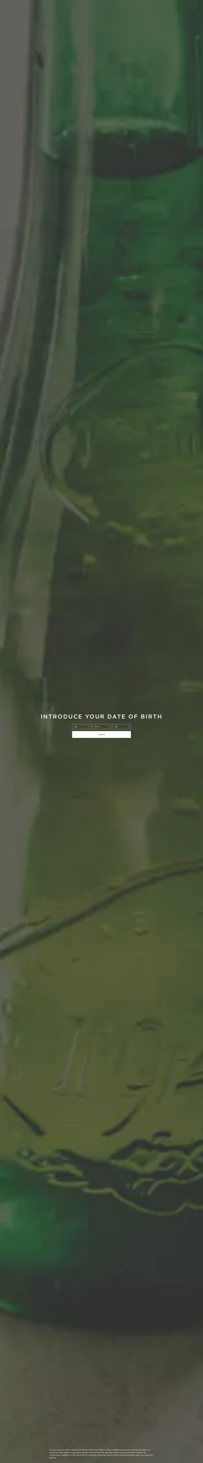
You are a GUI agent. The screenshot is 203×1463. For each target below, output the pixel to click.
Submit (101, 734)
